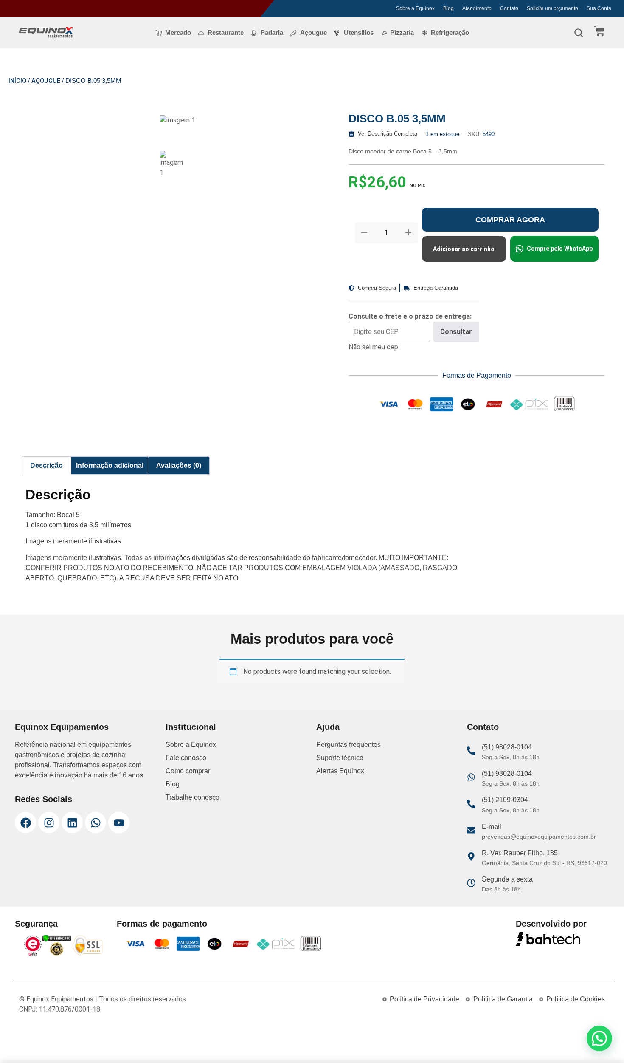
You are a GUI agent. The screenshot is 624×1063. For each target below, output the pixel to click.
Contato (509, 8)
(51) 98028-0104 (507, 747)
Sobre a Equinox (415, 8)
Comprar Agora (510, 219)
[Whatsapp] (95, 822)
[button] (599, 1038)
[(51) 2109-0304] (471, 804)
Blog (448, 8)
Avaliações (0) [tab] (178, 465)
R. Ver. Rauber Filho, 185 (520, 853)
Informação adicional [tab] (109, 465)
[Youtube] (118, 822)
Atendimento (477, 8)
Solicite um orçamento (552, 8)
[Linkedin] (72, 822)
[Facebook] (25, 822)
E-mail (491, 826)
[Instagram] (48, 822)
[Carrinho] (599, 31)
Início (17, 81)
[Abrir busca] (578, 32)
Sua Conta (599, 8)
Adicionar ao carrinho (464, 249)
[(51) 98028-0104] (471, 750)
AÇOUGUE (45, 81)
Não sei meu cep (373, 347)
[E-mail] (471, 830)
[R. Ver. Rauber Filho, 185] (471, 856)
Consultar (456, 332)
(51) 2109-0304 (505, 799)
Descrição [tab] (46, 465)
